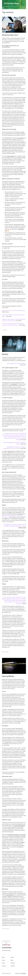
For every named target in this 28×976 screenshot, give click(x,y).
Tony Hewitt (20, 514)
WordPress (23, 973)
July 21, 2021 (4, 330)
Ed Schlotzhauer (11, 3)
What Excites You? (10, 35)
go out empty (21, 138)
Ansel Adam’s (14, 384)
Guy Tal (24, 603)
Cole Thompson (10, 156)
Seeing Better (8, 676)
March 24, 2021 (5, 651)
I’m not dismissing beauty (19, 825)
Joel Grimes (10, 451)
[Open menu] (21, 3)
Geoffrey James (22, 527)
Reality (5, 354)
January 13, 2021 (5, 928)
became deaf (10, 895)
